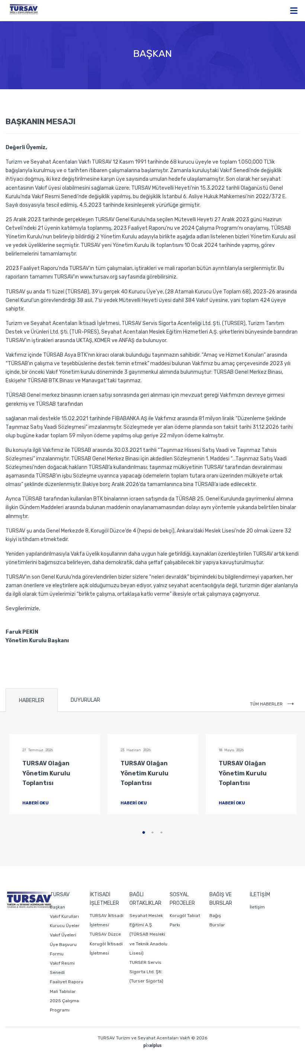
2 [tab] (152, 832)
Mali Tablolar (63, 991)
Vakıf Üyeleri (63, 935)
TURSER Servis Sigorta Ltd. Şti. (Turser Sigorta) (146, 972)
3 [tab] (161, 832)
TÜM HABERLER (267, 704)
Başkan (57, 907)
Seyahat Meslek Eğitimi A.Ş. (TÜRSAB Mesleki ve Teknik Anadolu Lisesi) (148, 934)
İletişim (257, 907)
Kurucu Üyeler (65, 925)
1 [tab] (143, 832)
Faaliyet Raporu (66, 981)
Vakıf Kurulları (64, 916)
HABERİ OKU (35, 803)
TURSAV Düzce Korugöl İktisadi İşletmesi (106, 943)
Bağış (215, 915)
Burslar (217, 924)
